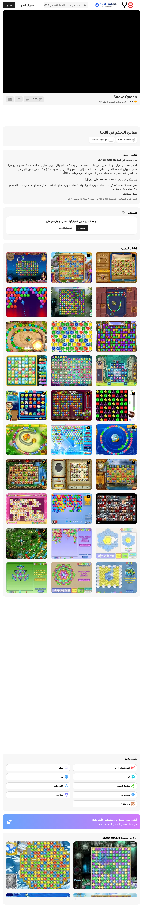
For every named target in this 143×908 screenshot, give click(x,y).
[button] (130, 193)
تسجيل (8, 5)
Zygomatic (102, 198)
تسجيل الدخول (26, 5)
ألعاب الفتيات (125, 198)
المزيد (73, 899)
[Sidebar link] (138, 5)
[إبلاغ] (19, 99)
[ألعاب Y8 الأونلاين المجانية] (127, 5)
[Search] (85, 5)
